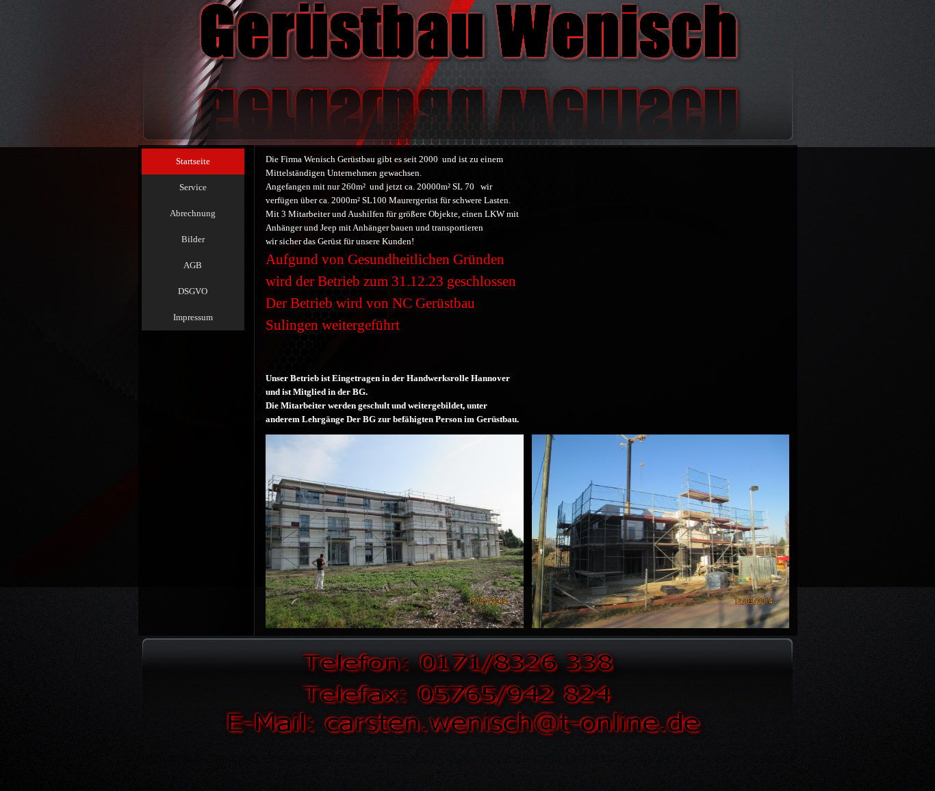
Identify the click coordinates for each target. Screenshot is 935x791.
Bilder (193, 239)
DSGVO (192, 291)
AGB (192, 265)
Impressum (193, 317)
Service (193, 187)
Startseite (193, 161)
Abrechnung (193, 213)
